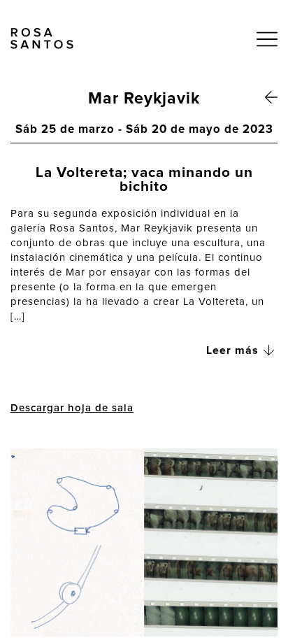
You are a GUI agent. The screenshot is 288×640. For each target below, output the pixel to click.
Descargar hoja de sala (72, 408)
